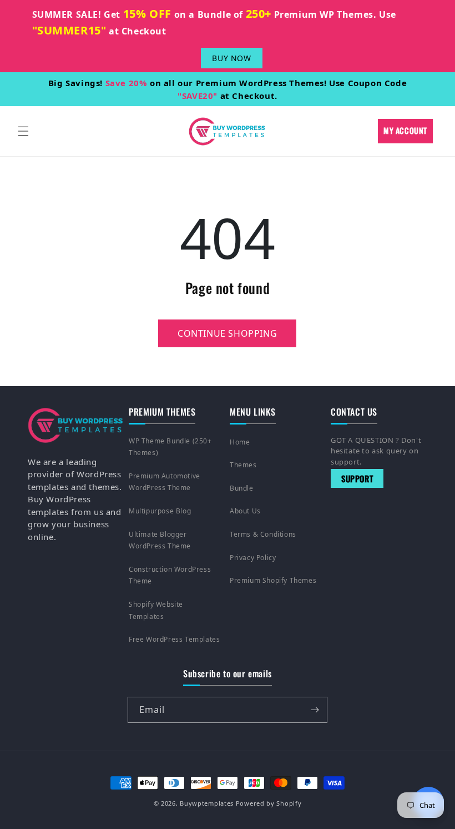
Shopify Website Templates (156, 610)
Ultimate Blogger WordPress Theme (160, 540)
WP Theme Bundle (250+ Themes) (170, 447)
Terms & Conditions (263, 534)
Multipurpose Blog (160, 511)
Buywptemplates (207, 803)
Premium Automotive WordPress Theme (164, 482)
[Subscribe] (314, 710)
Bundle (242, 488)
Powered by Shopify (269, 803)
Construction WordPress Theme (170, 575)
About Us (245, 511)
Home (240, 442)
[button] (23, 131)
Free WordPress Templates (174, 639)
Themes (243, 465)
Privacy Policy (253, 557)
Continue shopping (227, 333)
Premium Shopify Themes (273, 580)
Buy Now (231, 58)
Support (357, 478)
